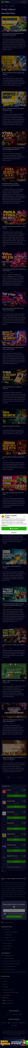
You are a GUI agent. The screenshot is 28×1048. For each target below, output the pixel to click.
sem (7, 525)
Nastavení (14, 532)
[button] (24, 516)
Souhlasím (15, 528)
